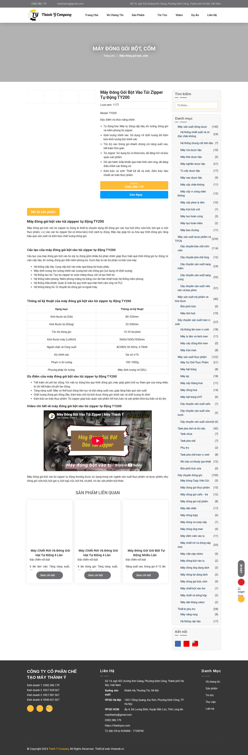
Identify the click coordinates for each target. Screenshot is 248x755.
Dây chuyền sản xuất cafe (195, 404)
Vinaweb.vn (117, 748)
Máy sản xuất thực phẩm (192, 357)
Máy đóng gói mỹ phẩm (194, 501)
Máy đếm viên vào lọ (192, 536)
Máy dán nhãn (188, 508)
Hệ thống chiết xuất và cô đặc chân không (194, 134)
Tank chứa (186, 434)
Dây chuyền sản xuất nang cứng (194, 277)
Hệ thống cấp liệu (190, 621)
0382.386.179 (38, 3)
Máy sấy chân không (192, 184)
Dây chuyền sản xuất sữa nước (194, 412)
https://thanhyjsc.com (117, 725)
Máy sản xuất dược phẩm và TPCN (193, 239)
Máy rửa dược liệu (190, 150)
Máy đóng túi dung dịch (194, 574)
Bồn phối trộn (188, 306)
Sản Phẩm (138, 15)
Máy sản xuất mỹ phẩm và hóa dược (191, 299)
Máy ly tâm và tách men (194, 336)
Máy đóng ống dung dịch (194, 567)
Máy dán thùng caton (192, 602)
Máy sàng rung (189, 614)
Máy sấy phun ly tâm (192, 202)
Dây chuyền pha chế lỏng (194, 257)
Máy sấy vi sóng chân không (192, 193)
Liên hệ (212, 15)
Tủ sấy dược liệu (190, 170)
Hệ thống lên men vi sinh (194, 329)
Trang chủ (91, 15)
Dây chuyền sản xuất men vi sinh (192, 322)
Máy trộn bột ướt (190, 209)
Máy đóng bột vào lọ (192, 560)
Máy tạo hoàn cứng (191, 216)
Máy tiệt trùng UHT (191, 397)
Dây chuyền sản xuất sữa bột (197, 421)
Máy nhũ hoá (187, 313)
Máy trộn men (188, 350)
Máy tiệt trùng (188, 369)
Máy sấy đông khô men (194, 343)
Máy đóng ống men (191, 529)
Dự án (195, 15)
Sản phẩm (211, 688)
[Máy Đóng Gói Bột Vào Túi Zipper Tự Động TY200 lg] (52, 15)
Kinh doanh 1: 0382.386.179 (43, 685)
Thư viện (210, 702)
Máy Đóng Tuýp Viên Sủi (194, 480)
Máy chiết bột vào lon (192, 588)
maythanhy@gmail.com (70, 3)
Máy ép (184, 376)
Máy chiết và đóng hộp (193, 595)
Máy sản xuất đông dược (192, 126)
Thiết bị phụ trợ (186, 609)
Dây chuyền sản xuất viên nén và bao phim (194, 288)
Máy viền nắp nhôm (191, 553)
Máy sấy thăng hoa (191, 383)
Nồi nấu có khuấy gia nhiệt (195, 461)
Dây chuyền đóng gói (189, 475)
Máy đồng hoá (188, 390)
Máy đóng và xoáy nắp (193, 522)
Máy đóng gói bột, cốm (133, 55)
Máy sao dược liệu (191, 177)
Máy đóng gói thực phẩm (195, 487)
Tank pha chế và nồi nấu (191, 428)
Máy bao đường (189, 230)
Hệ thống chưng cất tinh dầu (196, 143)
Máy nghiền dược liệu (192, 163)
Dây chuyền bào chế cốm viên (193, 248)
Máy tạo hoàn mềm (191, 223)
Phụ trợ (184, 447)
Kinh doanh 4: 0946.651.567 (43, 699)
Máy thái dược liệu (191, 157)
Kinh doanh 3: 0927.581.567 (43, 695)
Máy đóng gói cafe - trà (194, 494)
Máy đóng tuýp (189, 515)
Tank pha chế (187, 440)
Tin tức (162, 15)
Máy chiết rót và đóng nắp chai (194, 545)
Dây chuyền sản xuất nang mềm (194, 266)
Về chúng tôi (115, 15)
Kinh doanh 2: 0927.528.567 (43, 690)
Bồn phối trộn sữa (190, 468)
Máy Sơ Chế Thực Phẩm (194, 362)
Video (179, 15)
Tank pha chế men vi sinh (194, 454)
